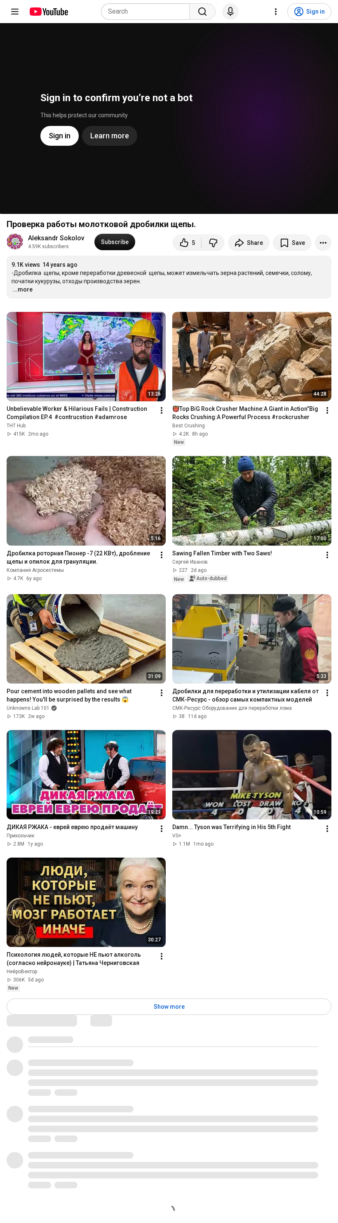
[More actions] (323, 243)
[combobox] (148, 12)
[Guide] (15, 12)
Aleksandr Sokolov (56, 238)
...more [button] (23, 289)
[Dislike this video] (213, 243)
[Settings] (276, 12)
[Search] (202, 11)
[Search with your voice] (230, 11)
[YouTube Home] (48, 11)
